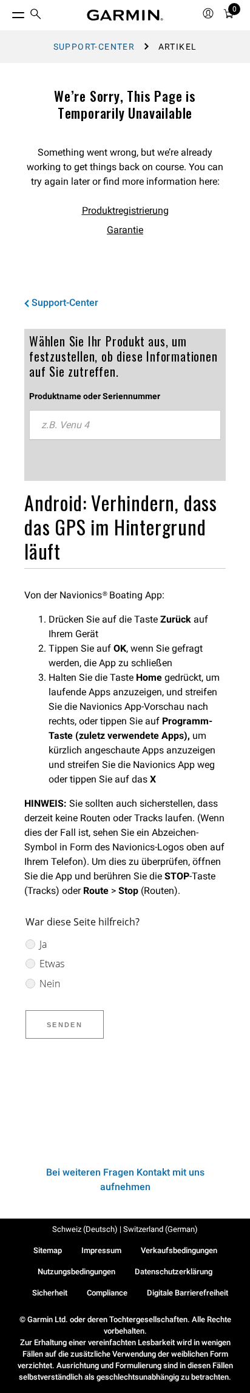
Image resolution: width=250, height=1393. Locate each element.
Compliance (107, 1292)
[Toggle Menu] (7, 12)
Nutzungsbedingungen (76, 1271)
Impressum (101, 1250)
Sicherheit (49, 1292)
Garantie (125, 230)
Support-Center (94, 46)
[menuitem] (36, 15)
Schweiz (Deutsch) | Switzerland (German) (125, 1229)
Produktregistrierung (125, 210)
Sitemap (47, 1250)
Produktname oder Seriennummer (94, 396)
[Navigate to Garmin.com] (125, 15)
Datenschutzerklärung (173, 1271)
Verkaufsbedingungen (179, 1250)
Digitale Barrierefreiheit (187, 1292)
